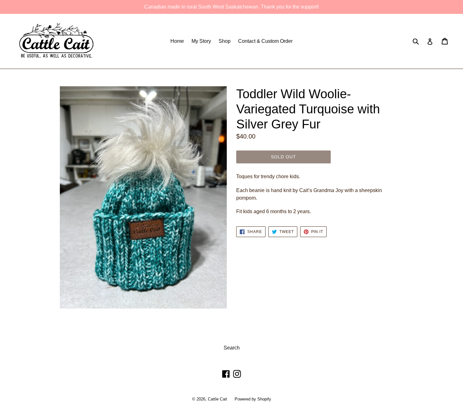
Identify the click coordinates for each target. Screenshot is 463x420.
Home (177, 41)
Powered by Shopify (253, 399)
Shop (225, 41)
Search (232, 347)
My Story (201, 41)
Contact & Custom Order (265, 41)
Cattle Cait (217, 399)
